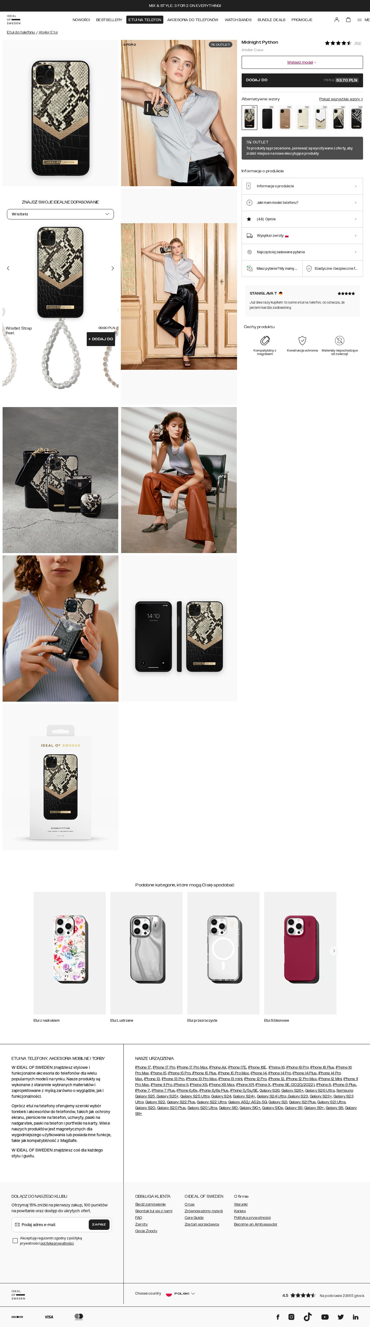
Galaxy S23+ (321, 1096)
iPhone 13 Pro (173, 1079)
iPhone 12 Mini (330, 1079)
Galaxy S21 (278, 1102)
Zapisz (99, 1224)
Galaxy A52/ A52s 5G (247, 1102)
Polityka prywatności (252, 1218)
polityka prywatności (57, 1243)
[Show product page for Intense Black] (267, 117)
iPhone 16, (277, 1067)
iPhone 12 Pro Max (301, 1079)
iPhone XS (198, 1085)
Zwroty (141, 1224)
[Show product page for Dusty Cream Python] (321, 117)
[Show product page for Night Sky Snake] (338, 117)
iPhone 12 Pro (255, 1079)
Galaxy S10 (228, 1108)
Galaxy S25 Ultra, (195, 1096)
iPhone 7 (142, 1090)
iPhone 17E (237, 1067)
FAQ (138, 1218)
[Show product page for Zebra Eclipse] (356, 117)
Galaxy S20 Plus (171, 1108)
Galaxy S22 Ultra (211, 1102)
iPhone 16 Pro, (297, 1067)
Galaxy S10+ (250, 1108)
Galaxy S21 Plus (302, 1102)
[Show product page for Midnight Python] (249, 117)
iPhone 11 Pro (161, 1085)
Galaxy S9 (294, 1108)
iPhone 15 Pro (179, 1073)
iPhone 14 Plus (305, 1073)
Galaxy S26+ (293, 1090)
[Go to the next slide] (113, 268)
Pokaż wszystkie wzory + (341, 99)
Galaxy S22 (155, 1102)
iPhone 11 (180, 1085)
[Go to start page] (13, 19)
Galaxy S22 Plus (181, 1102)
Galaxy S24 (221, 1096)
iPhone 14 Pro (279, 1073)
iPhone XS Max (221, 1085)
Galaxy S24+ (244, 1096)
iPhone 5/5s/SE (244, 1090)
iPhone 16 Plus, (322, 1067)
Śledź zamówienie (150, 1204)
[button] (321, 1295)
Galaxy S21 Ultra (331, 1102)
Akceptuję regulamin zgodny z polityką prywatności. (51, 1241)
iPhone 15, (159, 1073)
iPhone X (263, 1085)
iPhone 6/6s (187, 1090)
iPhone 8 (323, 1085)
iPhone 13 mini (230, 1079)
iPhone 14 (259, 1073)
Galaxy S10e (272, 1108)
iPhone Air (217, 1067)
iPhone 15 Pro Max (233, 1073)
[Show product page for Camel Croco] (285, 117)
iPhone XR (245, 1085)
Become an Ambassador (256, 1224)
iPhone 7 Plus (163, 1090)
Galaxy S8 (334, 1108)
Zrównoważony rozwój (204, 1211)
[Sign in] (337, 19)
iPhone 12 (276, 1079)
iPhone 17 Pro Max (192, 1067)
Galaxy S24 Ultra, (272, 1096)
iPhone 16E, (257, 1067)
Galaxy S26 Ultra (320, 1090)
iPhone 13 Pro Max (201, 1079)
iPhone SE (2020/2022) (293, 1085)
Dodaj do (100, 339)
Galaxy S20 (145, 1108)
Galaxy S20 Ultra (202, 1108)
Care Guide (194, 1218)
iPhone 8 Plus (344, 1085)
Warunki (241, 1204)
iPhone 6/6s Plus (214, 1090)
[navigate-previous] (334, 950)
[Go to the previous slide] (8, 268)
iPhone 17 (143, 1067)
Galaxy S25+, (168, 1096)
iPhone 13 (152, 1079)
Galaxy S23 (297, 1096)
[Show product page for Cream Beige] (303, 117)
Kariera (240, 1211)
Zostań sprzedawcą (202, 1224)
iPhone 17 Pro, (164, 1067)
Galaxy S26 (270, 1090)
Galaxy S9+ (314, 1108)
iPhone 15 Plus (204, 1073)
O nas (190, 1204)
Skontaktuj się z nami (153, 1211)
